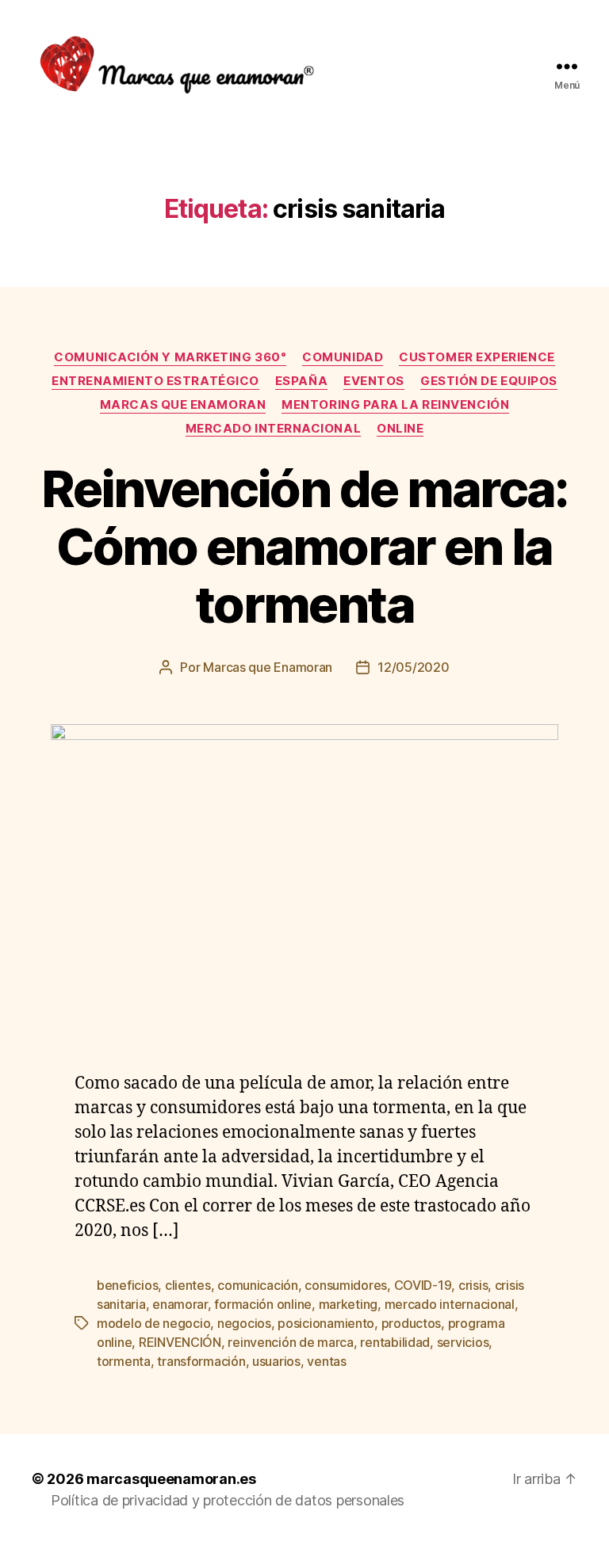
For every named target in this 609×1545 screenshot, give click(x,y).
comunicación (257, 1285)
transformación (201, 1361)
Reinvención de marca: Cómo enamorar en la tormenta (304, 546)
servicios (463, 1342)
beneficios (127, 1285)
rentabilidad (395, 1342)
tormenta (124, 1361)
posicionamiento (326, 1323)
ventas (326, 1361)
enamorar (180, 1304)
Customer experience (476, 357)
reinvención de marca (291, 1342)
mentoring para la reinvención (395, 405)
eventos (373, 381)
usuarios (276, 1361)
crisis (473, 1285)
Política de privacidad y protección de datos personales (227, 1500)
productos (411, 1323)
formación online (263, 1304)
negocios (244, 1323)
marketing (348, 1304)
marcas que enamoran (183, 405)
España (301, 381)
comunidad (342, 357)
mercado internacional (274, 429)
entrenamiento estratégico (155, 381)
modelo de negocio (153, 1323)
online (400, 429)
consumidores (345, 1285)
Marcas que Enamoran (267, 667)
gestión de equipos (488, 381)
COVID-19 (423, 1285)
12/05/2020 (413, 667)
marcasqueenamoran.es (171, 1479)
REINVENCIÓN (180, 1342)
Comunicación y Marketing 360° (170, 357)
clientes (188, 1285)
